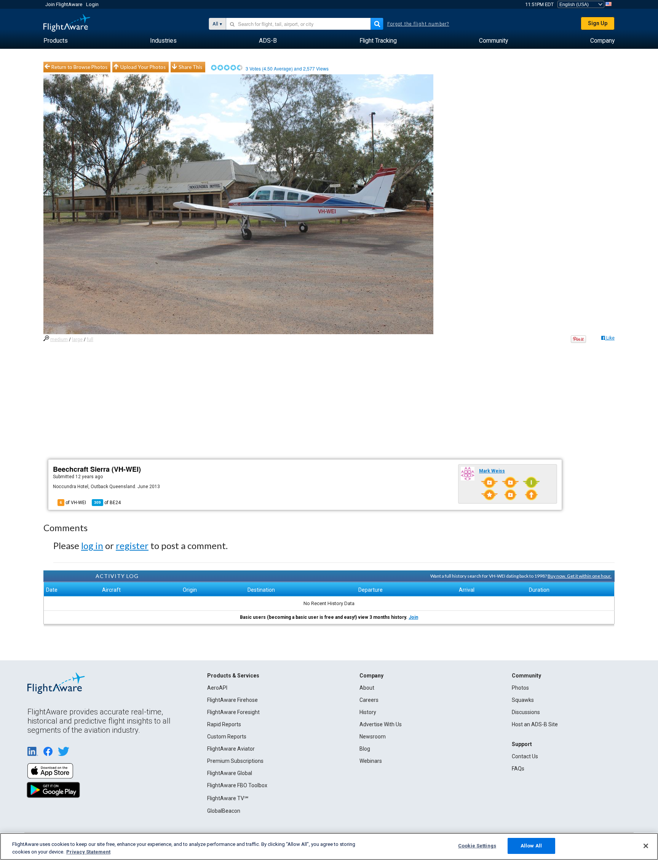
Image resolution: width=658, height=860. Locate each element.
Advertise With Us (380, 724)
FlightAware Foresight (233, 712)
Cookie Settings (477, 846)
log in (92, 545)
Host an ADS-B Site (535, 724)
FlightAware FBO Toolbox (237, 785)
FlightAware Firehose (232, 700)
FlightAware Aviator (231, 749)
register (132, 545)
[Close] (645, 846)
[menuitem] (56, 41)
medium (59, 339)
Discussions (526, 712)
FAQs (518, 769)
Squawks (523, 700)
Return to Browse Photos (79, 67)
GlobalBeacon (223, 811)
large (77, 339)
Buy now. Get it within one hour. (580, 576)
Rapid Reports (224, 724)
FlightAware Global (229, 773)
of (107, 502)
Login (92, 4)
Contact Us (525, 756)
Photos (520, 688)
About (366, 688)
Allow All (531, 846)
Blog (364, 749)
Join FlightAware (63, 4)
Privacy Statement (88, 852)
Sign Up (597, 23)
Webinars (370, 761)
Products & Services (233, 676)
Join (413, 617)
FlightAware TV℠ (227, 798)
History (367, 712)
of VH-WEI (73, 502)
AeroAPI (217, 688)
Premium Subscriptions (235, 761)
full (90, 339)
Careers (369, 700)
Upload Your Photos (143, 67)
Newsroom (372, 736)
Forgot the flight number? (418, 24)
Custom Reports (226, 736)
